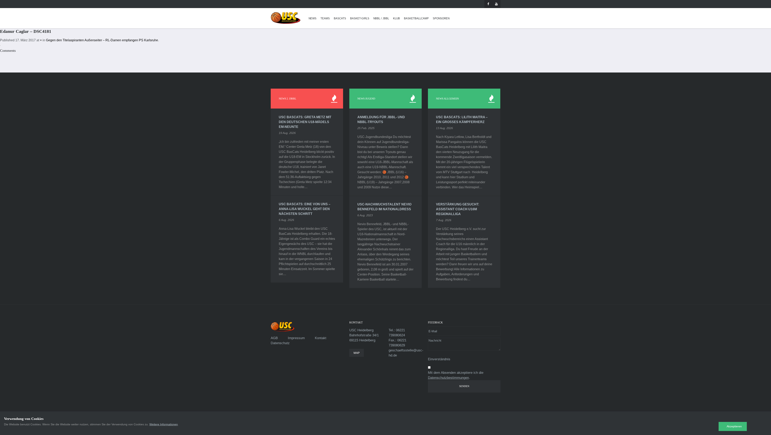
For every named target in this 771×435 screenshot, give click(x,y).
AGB (274, 338)
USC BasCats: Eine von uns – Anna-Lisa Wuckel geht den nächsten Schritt (304, 208)
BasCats (340, 18)
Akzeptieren (734, 426)
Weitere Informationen (163, 424)
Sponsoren (441, 18)
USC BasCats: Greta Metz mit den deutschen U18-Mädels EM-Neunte (305, 121)
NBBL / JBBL (381, 18)
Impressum (296, 338)
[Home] (286, 18)
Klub (396, 18)
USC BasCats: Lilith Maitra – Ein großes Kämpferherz (462, 119)
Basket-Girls (359, 18)
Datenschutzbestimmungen (448, 378)
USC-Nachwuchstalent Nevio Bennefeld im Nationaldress (384, 207)
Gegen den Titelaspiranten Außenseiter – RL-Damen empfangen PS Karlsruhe (102, 40)
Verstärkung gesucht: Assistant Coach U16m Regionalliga (457, 209)
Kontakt (320, 338)
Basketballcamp (416, 18)
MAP (357, 352)
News (312, 18)
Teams (325, 18)
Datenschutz (280, 343)
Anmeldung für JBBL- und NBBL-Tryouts (381, 119)
